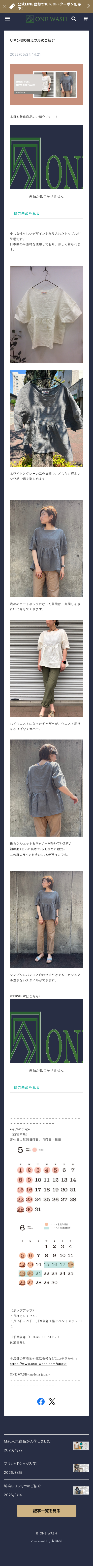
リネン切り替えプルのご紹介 (32, 40)
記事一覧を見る (46, 1510)
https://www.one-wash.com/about (38, 1364)
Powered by (41, 1541)
